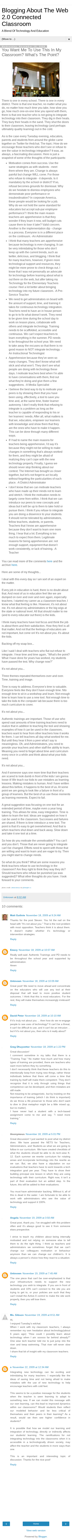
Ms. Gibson (17, 1315)
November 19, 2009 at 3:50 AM (37, 1217)
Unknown (15, 981)
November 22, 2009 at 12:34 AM (31, 1367)
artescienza (15, 888)
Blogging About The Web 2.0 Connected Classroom (35, 17)
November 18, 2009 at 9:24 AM (43, 915)
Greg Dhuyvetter (20, 1046)
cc (30, 888)
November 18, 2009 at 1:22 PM (48, 1046)
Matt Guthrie (17, 915)
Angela (14, 1217)
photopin (26, 888)
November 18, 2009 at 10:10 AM (43, 1015)
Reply (13, 939)
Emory (14, 950)
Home (36, 1524)
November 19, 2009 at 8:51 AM (42, 1315)
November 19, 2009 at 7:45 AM (40, 1273)
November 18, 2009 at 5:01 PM (43, 1134)
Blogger (42, 1536)
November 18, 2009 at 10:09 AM (41, 981)
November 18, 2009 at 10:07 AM (37, 950)
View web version (36, 1530)
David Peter (17, 1015)
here (49, 561)
